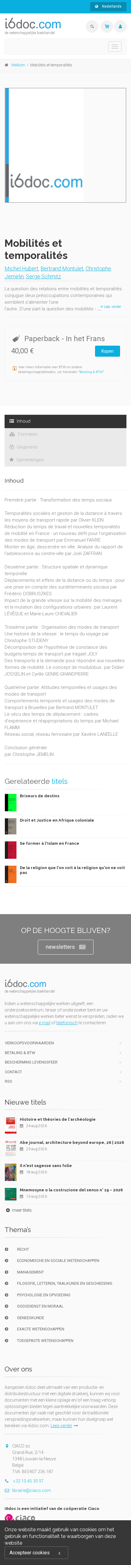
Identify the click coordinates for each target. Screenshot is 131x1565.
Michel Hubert (21, 268)
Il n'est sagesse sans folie (46, 1165)
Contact (13, 1072)
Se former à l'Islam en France (49, 843)
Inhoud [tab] (23, 421)
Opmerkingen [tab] (29, 460)
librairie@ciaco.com (31, 1490)
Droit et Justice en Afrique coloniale (57, 820)
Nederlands (111, 6)
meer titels (21, 1210)
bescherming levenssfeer (31, 1062)
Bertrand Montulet (62, 268)
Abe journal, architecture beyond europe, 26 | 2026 (72, 1142)
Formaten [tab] (27, 434)
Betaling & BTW (91, 372)
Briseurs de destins (39, 796)
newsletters (60, 947)
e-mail (44, 1022)
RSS (8, 1081)
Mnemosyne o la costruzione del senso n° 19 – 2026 (71, 1190)
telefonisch (67, 1022)
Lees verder (112, 307)
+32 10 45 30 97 (28, 1481)
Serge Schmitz (43, 276)
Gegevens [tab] (27, 447)
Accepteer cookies (29, 1553)
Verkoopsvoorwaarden (29, 1043)
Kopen (107, 351)
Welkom (18, 65)
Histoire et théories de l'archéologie (58, 1119)
